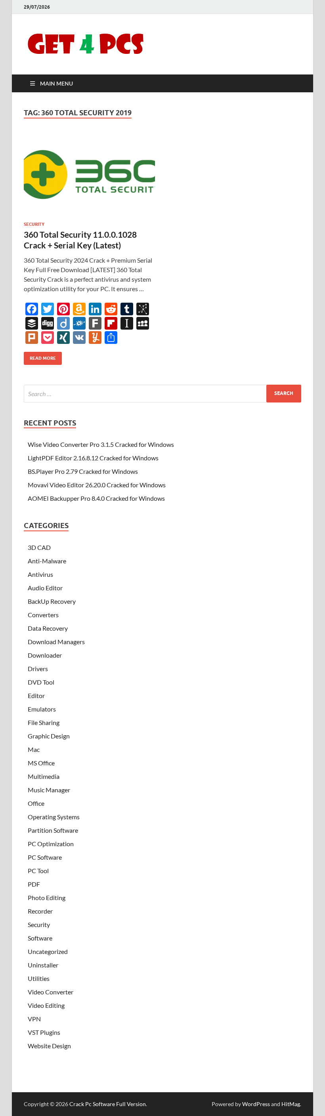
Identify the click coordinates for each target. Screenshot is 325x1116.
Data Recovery (48, 628)
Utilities (39, 978)
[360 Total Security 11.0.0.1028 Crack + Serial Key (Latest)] (89, 174)
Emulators (42, 709)
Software (40, 938)
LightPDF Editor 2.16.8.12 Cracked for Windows (93, 458)
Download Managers (56, 641)
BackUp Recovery (52, 601)
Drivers (38, 668)
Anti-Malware (47, 561)
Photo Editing (46, 897)
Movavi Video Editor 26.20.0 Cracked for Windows (97, 484)
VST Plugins (44, 1032)
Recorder (40, 911)
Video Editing (46, 1005)
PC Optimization (51, 843)
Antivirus (40, 574)
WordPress (256, 1104)
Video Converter (50, 992)
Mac (34, 749)
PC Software (45, 857)
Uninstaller (43, 965)
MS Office (41, 763)
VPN (34, 1019)
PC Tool (38, 870)
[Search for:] (162, 394)
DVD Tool (41, 682)
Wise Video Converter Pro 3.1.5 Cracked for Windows (101, 444)
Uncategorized (48, 951)
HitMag (290, 1104)
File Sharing (43, 722)
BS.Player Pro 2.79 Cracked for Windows (83, 471)
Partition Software (53, 830)
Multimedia (43, 776)
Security (34, 224)
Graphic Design (49, 736)
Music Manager (49, 790)
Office (36, 803)
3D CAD (39, 547)
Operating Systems (54, 816)
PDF (34, 884)
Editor (36, 695)
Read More (40, 356)
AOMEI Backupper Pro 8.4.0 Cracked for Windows (96, 498)
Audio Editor (45, 587)
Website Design (49, 1045)
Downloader (45, 655)
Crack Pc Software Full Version (107, 1104)
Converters (43, 614)
